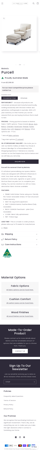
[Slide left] (16, 65)
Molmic (5, 68)
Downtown (18, 127)
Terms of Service (10, 400)
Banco (3, 127)
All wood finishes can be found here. (20, 316)
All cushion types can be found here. (20, 303)
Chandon (10, 127)
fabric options (13, 135)
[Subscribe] (34, 382)
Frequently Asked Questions (13, 396)
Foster (31, 127)
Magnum (18, 129)
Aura (35, 124)
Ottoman (24, 98)
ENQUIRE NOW (20, 162)
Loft (12, 129)
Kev (8, 129)
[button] (2, 3)
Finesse (25, 127)
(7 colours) (19, 139)
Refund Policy (8, 409)
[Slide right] (24, 65)
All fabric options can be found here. (19, 290)
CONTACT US (20, 351)
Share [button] (6, 228)
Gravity (4, 129)
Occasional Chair (9, 98)
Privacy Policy (8, 405)
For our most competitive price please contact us (17, 89)
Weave (27, 129)
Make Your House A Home (16, 449)
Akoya (31, 124)
